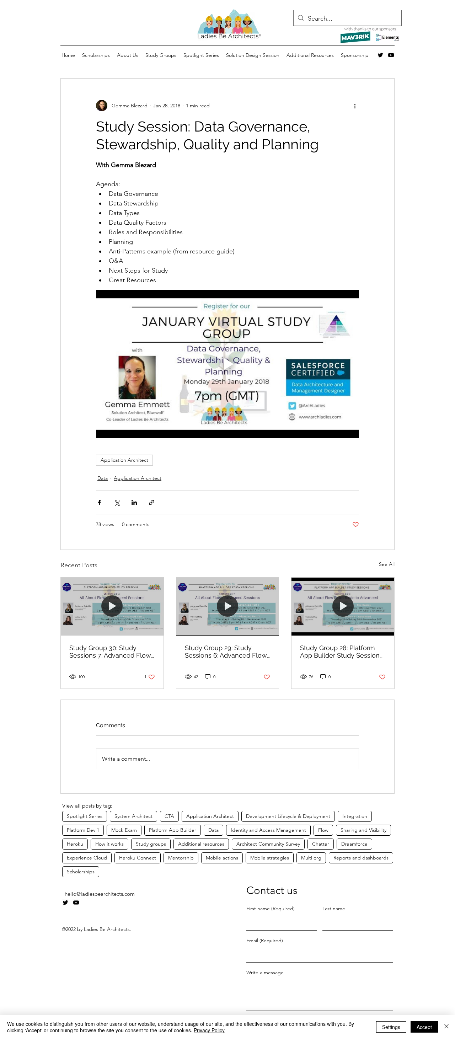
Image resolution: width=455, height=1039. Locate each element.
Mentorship (181, 858)
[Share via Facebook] (99, 502)
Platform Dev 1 (83, 830)
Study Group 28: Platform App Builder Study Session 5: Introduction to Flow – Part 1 (340, 651)
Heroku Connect (137, 858)
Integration (354, 816)
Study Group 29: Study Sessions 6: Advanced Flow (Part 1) (226, 651)
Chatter (320, 844)
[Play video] (227, 364)
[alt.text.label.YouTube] (391, 55)
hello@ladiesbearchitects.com (100, 893)
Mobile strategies (269, 858)
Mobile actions (222, 858)
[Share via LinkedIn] (134, 502)
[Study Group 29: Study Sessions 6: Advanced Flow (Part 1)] (227, 606)
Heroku (75, 844)
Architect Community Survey (268, 844)
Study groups (151, 844)
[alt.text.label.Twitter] (380, 55)
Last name (333, 909)
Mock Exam (124, 830)
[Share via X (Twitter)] (116, 502)
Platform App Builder (172, 830)
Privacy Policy (209, 1030)
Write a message (265, 973)
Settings (391, 1026)
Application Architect (124, 460)
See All (387, 564)
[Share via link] (151, 502)
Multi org (311, 858)
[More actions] (354, 105)
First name (270, 909)
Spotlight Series (84, 816)
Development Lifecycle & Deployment (288, 816)
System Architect (133, 816)
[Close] (446, 1027)
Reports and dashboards (361, 858)
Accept (424, 1026)
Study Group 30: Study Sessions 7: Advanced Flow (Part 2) (110, 651)
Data (102, 478)
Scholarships (81, 871)
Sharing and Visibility (363, 830)
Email (264, 941)
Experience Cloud (87, 858)
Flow (323, 830)
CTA (169, 816)
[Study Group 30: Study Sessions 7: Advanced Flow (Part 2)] (112, 606)
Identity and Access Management (268, 830)
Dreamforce (354, 844)
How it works (109, 844)
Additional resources (201, 844)
